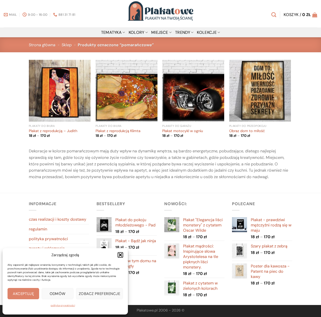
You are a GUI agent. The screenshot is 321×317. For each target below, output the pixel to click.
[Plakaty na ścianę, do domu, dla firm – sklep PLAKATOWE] (160, 14)
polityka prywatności (63, 305)
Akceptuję (23, 293)
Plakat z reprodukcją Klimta (118, 131)
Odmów (58, 293)
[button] (120, 254)
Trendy (182, 32)
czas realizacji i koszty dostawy (57, 219)
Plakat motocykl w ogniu (182, 131)
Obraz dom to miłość (247, 131)
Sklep (67, 45)
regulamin (38, 229)
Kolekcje (207, 32)
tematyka (111, 32)
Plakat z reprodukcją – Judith (53, 131)
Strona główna (42, 45)
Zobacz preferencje (99, 293)
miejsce (159, 32)
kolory (136, 32)
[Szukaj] (273, 14)
